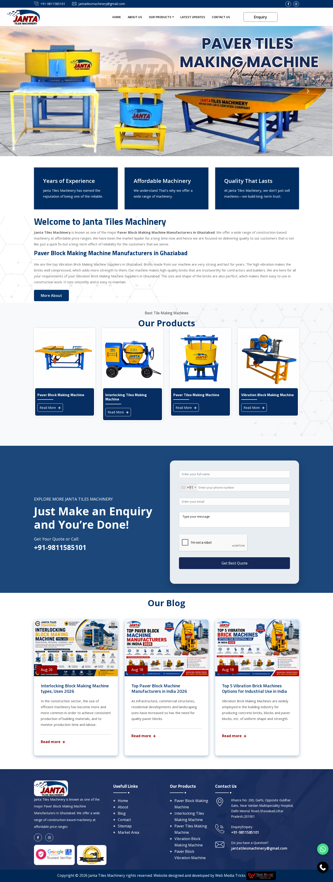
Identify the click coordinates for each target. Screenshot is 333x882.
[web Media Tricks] (261, 875)
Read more (51, 741)
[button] (25, 91)
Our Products (160, 17)
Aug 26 (47, 669)
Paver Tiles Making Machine (190, 829)
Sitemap (125, 826)
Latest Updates (192, 17)
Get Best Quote (235, 563)
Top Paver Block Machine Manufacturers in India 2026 (159, 688)
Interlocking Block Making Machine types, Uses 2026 (75, 688)
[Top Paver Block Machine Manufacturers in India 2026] (166, 648)
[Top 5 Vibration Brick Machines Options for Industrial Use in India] (257, 648)
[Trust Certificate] (91, 854)
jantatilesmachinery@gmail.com (101, 4)
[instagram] (296, 4)
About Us (135, 17)
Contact (124, 819)
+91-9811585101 (52, 4)
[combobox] (188, 487)
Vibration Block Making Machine (188, 842)
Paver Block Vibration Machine (190, 854)
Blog (122, 813)
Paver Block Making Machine (191, 803)
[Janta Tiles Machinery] (24, 16)
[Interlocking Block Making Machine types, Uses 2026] (76, 648)
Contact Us (221, 17)
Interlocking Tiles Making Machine (189, 816)
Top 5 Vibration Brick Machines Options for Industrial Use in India (254, 688)
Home (116, 17)
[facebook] (288, 4)
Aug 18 (137, 669)
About (123, 806)
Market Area (128, 832)
